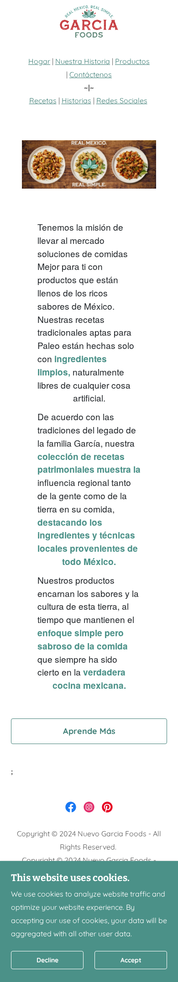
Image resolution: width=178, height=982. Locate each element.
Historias (76, 100)
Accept (130, 960)
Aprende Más (89, 731)
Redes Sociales (121, 100)
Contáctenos (90, 74)
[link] (89, 22)
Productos (132, 61)
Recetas (43, 100)
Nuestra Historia (82, 61)
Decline (47, 960)
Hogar (39, 61)
